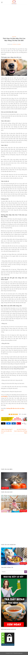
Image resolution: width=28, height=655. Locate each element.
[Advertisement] (14, 19)
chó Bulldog (4, 396)
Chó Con (14, 36)
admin (19, 44)
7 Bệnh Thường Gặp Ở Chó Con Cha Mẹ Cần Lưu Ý (6, 431)
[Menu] (2, 2)
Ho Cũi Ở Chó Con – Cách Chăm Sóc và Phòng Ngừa (20, 431)
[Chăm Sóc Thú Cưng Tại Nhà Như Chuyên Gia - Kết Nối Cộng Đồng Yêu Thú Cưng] (14, 2)
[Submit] (25, 571)
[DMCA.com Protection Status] (8, 639)
